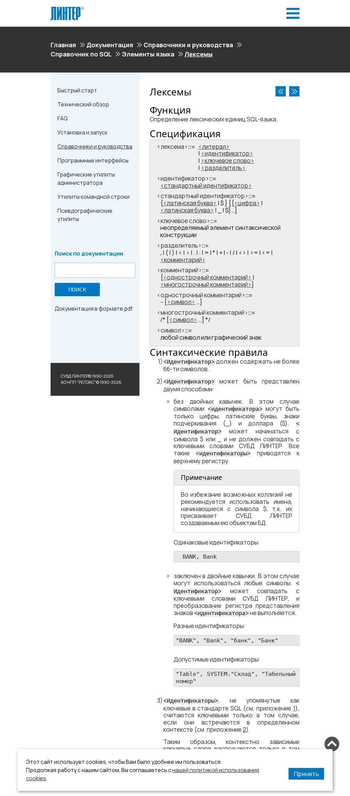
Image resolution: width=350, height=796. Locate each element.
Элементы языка (148, 54)
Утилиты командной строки (93, 196)
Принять (306, 774)
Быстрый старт (77, 90)
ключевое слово (228, 161)
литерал (214, 147)
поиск (77, 289)
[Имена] (294, 91)
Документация (109, 45)
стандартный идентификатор (206, 186)
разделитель (223, 168)
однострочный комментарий (207, 277)
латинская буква (190, 203)
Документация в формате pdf (94, 308)
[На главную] (67, 9)
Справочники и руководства (188, 45)
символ (181, 302)
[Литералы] (280, 91)
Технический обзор (83, 104)
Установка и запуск (82, 132)
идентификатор (227, 153)
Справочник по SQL (81, 54)
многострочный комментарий (206, 284)
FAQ (62, 118)
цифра (247, 203)
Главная (63, 45)
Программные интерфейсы (93, 160)
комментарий (183, 260)
